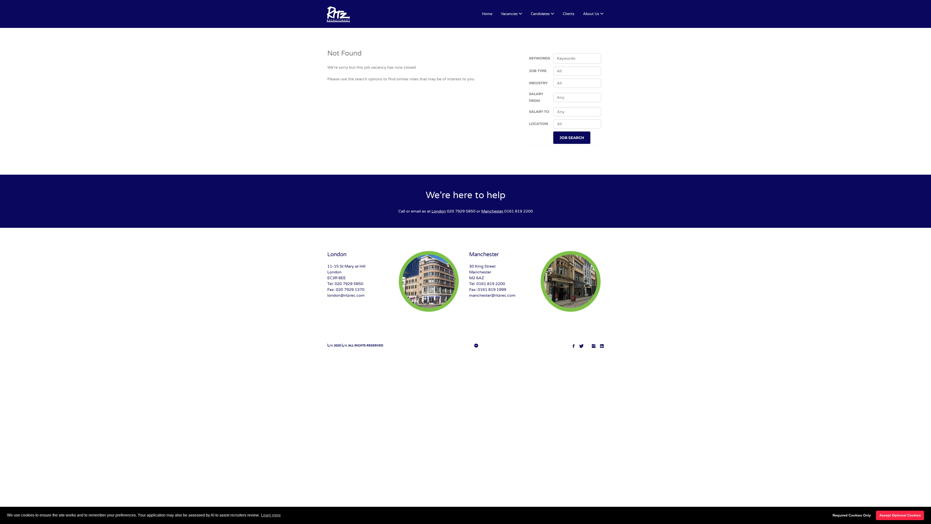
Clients (568, 14)
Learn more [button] (271, 515)
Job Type (537, 71)
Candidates (540, 14)
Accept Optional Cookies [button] (900, 515)
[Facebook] (574, 346)
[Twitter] (581, 346)
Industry (538, 83)
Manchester (492, 211)
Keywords (539, 58)
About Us (591, 14)
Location (538, 124)
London (439, 211)
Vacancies (509, 14)
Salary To (539, 111)
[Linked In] (602, 346)
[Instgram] (593, 346)
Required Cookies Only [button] (852, 515)
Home (487, 14)
